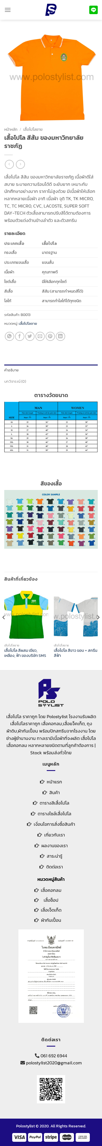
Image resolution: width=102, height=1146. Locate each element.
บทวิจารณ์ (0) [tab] (15, 381)
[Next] (98, 629)
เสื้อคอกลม (51, 890)
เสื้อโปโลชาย (32, 129)
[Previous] (4, 629)
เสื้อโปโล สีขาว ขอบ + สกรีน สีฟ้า (75, 653)
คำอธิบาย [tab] (11, 370)
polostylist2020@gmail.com (53, 1062)
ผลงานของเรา (54, 845)
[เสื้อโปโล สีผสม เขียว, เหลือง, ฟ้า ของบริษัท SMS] (26, 615)
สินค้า (54, 792)
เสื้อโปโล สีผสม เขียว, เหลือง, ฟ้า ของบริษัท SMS (25, 653)
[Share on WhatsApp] (9, 336)
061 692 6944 (53, 1055)
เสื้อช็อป (51, 900)
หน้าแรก (54, 781)
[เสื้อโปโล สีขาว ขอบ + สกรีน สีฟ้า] (76, 615)
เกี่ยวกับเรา (54, 834)
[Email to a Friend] (40, 336)
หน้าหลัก (11, 129)
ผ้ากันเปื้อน (51, 920)
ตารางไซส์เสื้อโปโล (54, 813)
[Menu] (7, 10)
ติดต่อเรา (54, 866)
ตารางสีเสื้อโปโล (54, 802)
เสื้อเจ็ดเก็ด (51, 910)
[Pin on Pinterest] (50, 336)
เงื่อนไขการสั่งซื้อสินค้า (54, 824)
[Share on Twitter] (30, 336)
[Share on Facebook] (19, 336)
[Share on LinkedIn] (60, 336)
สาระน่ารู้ (54, 856)
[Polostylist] (51, 10)
